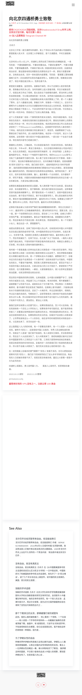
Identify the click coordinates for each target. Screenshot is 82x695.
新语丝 (59, 23)
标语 (51, 23)
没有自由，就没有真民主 (27, 563)
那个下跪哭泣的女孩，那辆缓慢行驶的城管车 (36, 613)
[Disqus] (41, 430)
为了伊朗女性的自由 (25, 638)
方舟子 (13, 23)
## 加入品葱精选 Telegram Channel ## (27, 35)
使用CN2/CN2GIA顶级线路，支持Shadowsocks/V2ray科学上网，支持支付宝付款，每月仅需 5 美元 (41, 31)
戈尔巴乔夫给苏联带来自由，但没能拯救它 (35, 538)
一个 (54, 23)
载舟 (43, 23)
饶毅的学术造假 (22, 588)
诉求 (47, 23)
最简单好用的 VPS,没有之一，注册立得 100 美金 (32, 383)
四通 (40, 23)
